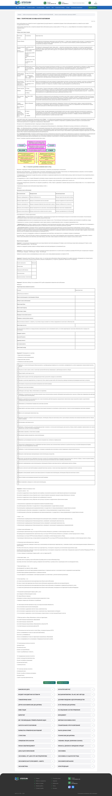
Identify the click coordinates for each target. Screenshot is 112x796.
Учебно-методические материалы (30, 14)
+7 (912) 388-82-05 (51, 3)
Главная (19, 14)
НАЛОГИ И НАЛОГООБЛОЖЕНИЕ (46, 14)
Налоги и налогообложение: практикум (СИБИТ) (65, 14)
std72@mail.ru (65, 3)
